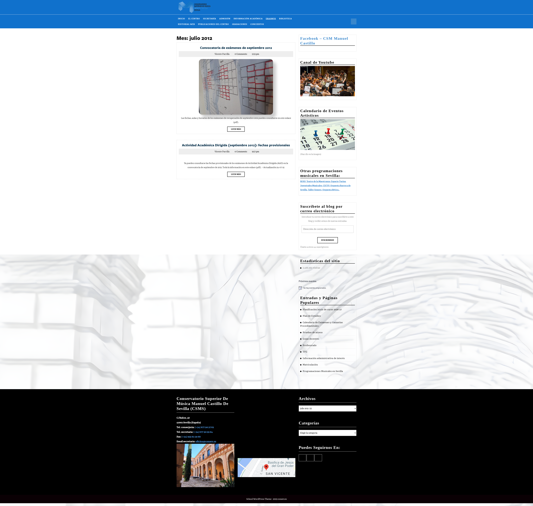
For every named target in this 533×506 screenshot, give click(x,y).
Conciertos (257, 24)
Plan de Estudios (312, 316)
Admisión (224, 19)
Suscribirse (327, 240)
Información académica (248, 19)
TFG (305, 351)
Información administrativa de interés (324, 358)
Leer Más (238, 130)
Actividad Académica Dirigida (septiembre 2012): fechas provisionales (236, 145)
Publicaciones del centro (213, 24)
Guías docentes (311, 338)
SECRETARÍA (209, 19)
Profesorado (310, 345)
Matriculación (310, 364)
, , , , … (325, 185)
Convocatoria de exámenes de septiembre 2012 (236, 47)
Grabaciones (239, 24)
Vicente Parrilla (222, 54)
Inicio (181, 19)
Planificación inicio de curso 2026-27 (322, 309)
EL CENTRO (194, 19)
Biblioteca (285, 19)
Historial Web (186, 24)
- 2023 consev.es (279, 499)
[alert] (327, 288)
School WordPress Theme (258, 499)
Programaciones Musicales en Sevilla (323, 371)
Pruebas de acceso (313, 332)
